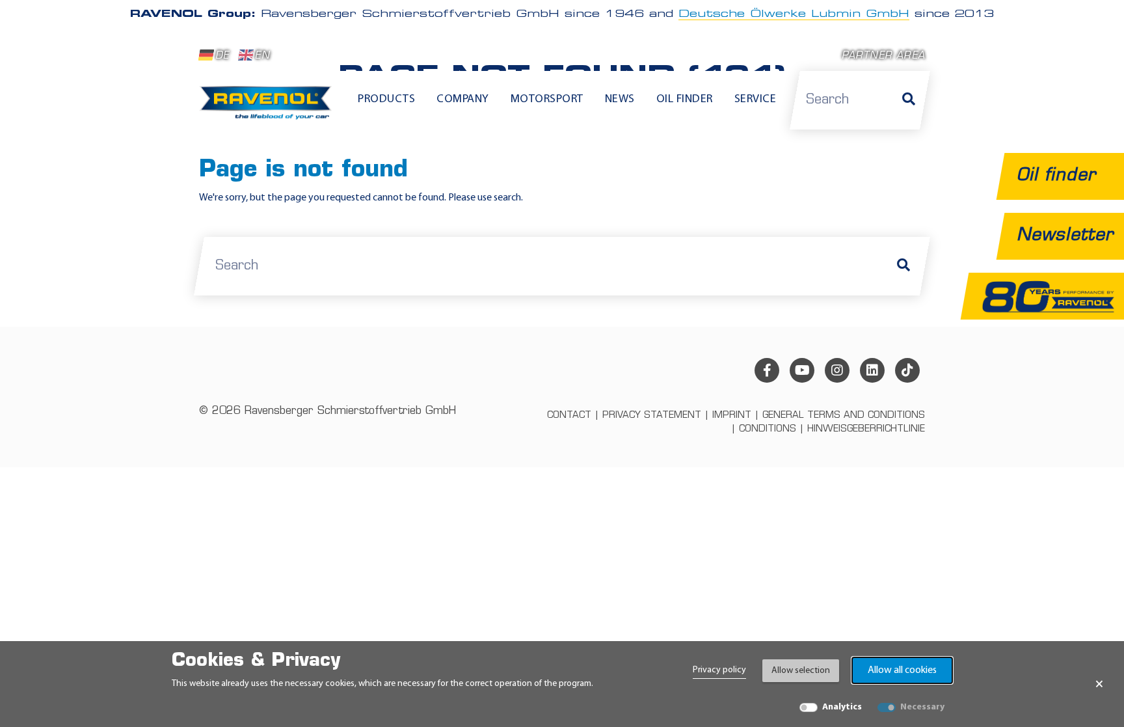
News (620, 99)
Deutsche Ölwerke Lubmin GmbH (793, 14)
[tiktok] (907, 370)
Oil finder (684, 99)
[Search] (908, 100)
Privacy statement (651, 415)
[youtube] (802, 370)
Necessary (922, 707)
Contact (569, 415)
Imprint (731, 415)
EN (262, 56)
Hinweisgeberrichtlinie (866, 429)
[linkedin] (872, 370)
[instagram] (837, 370)
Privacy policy (719, 670)
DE (222, 56)
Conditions (767, 429)
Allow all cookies (902, 670)
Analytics (842, 707)
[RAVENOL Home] (269, 108)
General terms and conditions (843, 415)
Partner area (883, 56)
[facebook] (767, 370)
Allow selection (800, 671)
